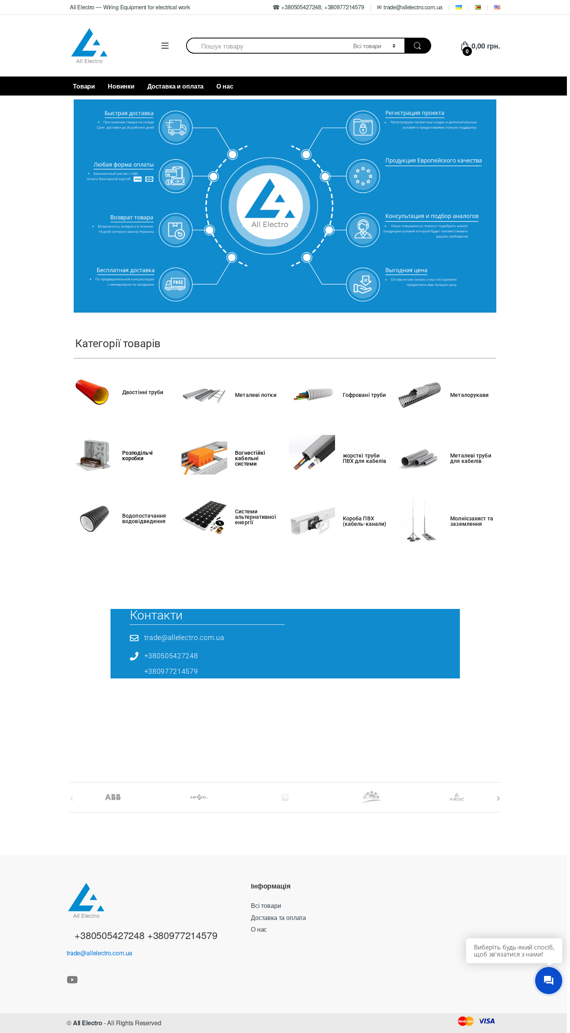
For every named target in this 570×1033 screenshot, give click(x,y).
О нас (224, 86)
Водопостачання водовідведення (144, 518)
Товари (84, 86)
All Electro (87, 1022)
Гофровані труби (364, 395)
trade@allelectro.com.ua (99, 952)
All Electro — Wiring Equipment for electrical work (130, 7)
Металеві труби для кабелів (470, 458)
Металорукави (469, 395)
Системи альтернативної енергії (255, 516)
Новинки (121, 86)
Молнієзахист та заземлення (471, 521)
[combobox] (265, 46)
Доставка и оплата (175, 86)
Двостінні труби (143, 392)
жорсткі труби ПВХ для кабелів (365, 458)
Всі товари (266, 905)
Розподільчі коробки (137, 455)
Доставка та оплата (278, 917)
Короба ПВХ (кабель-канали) (365, 521)
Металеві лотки (255, 395)
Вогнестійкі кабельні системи (250, 458)
